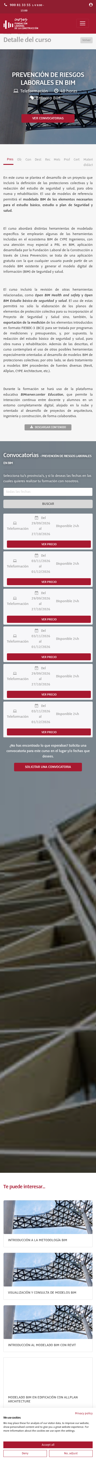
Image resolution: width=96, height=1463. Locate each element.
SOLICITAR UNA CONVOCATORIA (48, 767)
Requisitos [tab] (47, 159)
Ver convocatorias (48, 118)
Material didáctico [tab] (88, 162)
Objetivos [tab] (19, 159)
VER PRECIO (49, 544)
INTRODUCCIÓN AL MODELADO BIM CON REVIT (42, 1345)
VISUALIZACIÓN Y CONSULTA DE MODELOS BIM (42, 1293)
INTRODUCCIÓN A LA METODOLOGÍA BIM (37, 1240)
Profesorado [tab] (67, 159)
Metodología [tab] (57, 159)
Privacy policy (84, 1413)
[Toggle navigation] (82, 23)
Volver (86, 40)
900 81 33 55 (20, 5)
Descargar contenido (50, 427)
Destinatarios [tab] (38, 159)
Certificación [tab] (77, 159)
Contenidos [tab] (28, 159)
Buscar (48, 504)
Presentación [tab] (10, 159)
